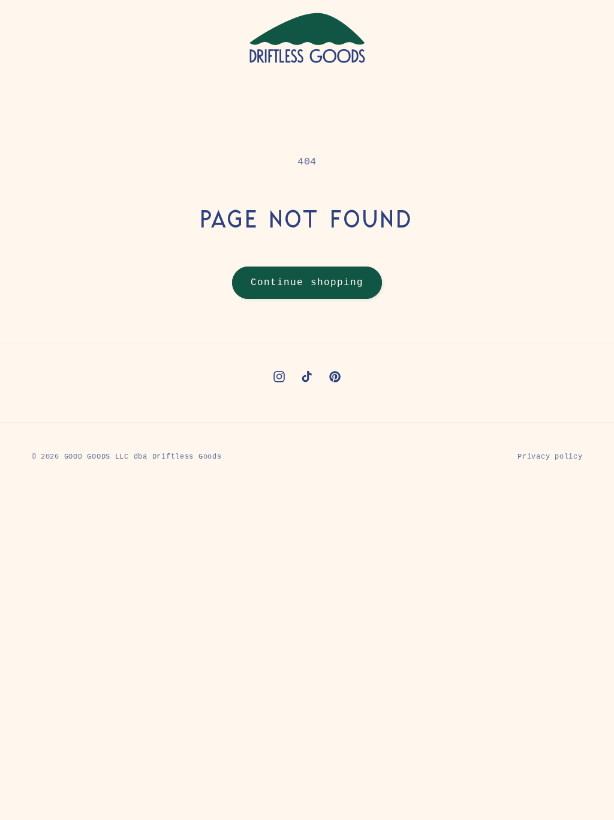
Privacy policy (549, 456)
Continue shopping (307, 282)
